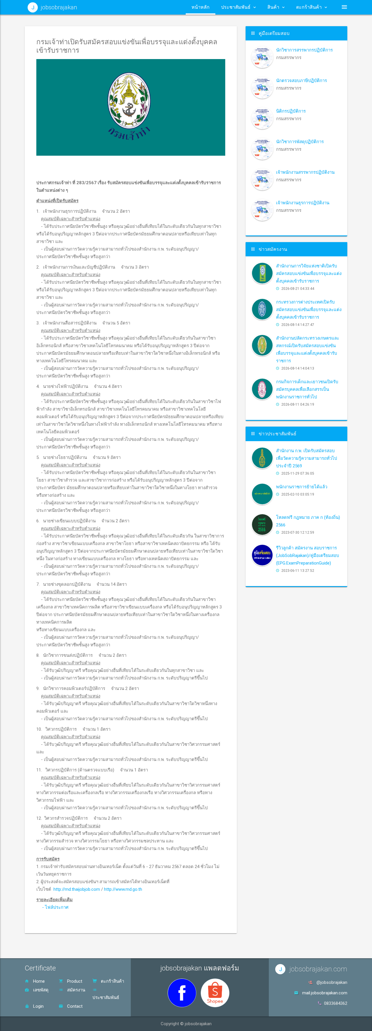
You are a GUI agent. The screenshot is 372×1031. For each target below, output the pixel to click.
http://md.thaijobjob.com (76, 889)
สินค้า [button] (273, 7)
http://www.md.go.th (123, 889)
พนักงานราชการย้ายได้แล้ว (301, 486)
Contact (74, 1006)
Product (74, 981)
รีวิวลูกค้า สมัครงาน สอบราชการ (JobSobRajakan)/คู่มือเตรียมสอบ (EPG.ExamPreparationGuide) (307, 555)
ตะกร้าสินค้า (112, 981)
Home (38, 981)
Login (38, 1006)
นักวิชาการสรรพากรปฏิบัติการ (304, 50)
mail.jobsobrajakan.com (324, 992)
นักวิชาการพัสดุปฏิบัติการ (300, 141)
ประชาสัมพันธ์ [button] (236, 7)
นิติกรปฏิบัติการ (291, 111)
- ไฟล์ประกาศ (55, 907)
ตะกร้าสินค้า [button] (309, 7)
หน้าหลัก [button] (201, 7)
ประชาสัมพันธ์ (105, 997)
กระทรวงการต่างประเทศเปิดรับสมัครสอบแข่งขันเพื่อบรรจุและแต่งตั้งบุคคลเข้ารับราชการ (308, 309)
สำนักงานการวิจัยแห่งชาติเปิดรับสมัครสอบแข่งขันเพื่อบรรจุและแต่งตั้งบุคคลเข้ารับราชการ (308, 273)
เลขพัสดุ (40, 990)
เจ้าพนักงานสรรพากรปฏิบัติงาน (305, 172)
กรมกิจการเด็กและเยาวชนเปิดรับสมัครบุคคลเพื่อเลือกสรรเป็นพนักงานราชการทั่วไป (307, 389)
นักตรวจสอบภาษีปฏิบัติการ (301, 80)
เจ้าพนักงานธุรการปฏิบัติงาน (302, 202)
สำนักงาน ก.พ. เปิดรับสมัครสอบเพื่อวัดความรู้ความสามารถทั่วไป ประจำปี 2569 (306, 458)
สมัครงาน (75, 990)
